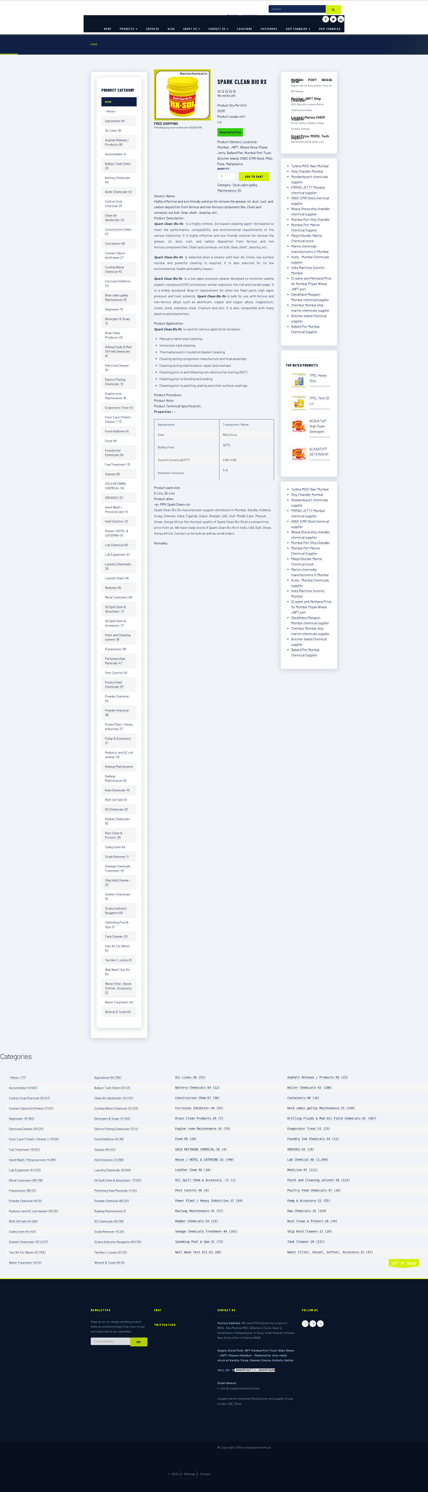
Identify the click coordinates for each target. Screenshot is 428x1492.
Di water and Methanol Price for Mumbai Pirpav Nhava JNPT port (311, 283)
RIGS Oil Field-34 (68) (23, 1221)
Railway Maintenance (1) (110, 1211)
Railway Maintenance (119, 766)
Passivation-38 (115, 649)
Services (152, 29)
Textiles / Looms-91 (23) (110, 1252)
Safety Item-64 (115, 847)
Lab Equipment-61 (117, 554)
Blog (171, 29)
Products (127, 29)
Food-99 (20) (186, 1139)
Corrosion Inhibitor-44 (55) (199, 1108)
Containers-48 (115, 243)
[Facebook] (325, 19)
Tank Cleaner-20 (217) (306, 1241)
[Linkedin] (340, 19)
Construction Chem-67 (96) (197, 1098)
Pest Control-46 (116, 672)
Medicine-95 (113, 587)
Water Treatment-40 (119, 1002)
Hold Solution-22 (116, 521)
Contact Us (217, 29)
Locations (244, 29)
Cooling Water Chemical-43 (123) (116, 1108)
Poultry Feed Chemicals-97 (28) (314, 1190)
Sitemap (189, 1474)
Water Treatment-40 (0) (25, 1262)
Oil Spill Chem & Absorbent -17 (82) (117, 1180)
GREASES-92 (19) (300, 1149)
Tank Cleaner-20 (116, 936)
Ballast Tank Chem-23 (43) (112, 1088)
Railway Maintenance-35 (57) (199, 1211)
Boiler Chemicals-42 (118, 192)
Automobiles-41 (115, 154)
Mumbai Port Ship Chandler (310, 219)
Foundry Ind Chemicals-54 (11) (313, 1139)
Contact (205, 1474)
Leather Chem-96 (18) (193, 1170)
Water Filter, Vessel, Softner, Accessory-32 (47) (330, 1252)
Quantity (223, 168)
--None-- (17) (17, 1077)
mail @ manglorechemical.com (240, 1388)
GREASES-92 (114, 497)
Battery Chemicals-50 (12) (197, 1087)
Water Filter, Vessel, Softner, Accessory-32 (118, 988)
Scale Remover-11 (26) (109, 1231)
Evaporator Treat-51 (119, 407)
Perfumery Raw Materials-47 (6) (115, 1190)
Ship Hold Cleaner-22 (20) (309, 1231)
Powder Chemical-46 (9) (25, 1201)
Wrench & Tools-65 (118, 1012)
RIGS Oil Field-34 (116, 800)
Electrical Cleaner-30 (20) (26, 1129)
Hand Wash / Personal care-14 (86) (32, 1160)
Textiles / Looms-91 (118, 960)
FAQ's (175, 1474)
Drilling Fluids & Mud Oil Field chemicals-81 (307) (332, 1118)
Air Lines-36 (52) (190, 1077)
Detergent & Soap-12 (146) (112, 1118)
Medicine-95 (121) (302, 1170)
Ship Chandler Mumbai (307, 171)
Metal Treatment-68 (118, 597)
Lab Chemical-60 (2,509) (307, 1159)
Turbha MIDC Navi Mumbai (310, 166)
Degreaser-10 (114, 309)
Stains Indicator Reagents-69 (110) (117, 1242)
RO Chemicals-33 (116, 809)
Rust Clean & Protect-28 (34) (312, 1221)
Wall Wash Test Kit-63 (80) (198, 1252)
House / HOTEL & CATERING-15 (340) (204, 1159)
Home (107, 29)
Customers (269, 29)
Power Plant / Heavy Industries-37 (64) (209, 1200)
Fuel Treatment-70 (117, 464)
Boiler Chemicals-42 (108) (309, 1087)
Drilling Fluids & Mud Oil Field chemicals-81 (118, 351)
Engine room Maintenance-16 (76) (202, 1128)
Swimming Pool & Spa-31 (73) (199, 1241)
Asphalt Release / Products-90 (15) (317, 1077)
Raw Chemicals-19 (117, 790)
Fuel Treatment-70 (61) (24, 1149)
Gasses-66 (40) (104, 1149)
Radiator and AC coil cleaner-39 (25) (33, 1211)
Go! (138, 1342)
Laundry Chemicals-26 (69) (112, 1170)
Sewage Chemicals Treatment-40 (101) (206, 1231)
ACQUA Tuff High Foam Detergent (317, 426)
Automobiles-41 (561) (23, 1088)
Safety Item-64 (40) (22, 1231)
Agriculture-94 (115, 121)
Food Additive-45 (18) (108, 1139)
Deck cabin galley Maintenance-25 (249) (321, 1108)
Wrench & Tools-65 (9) (109, 1262)
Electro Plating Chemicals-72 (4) (116, 1129)
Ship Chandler (296, 29)
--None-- (110, 111)
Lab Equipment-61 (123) (25, 1170)
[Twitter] (333, 19)
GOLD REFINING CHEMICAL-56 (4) (201, 1149)
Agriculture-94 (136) (107, 1077)
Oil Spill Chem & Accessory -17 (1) (205, 1180)
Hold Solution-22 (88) (108, 1160)
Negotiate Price (230, 132)
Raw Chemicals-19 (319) (307, 1211)
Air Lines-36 (113, 130)
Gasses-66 (112, 474)
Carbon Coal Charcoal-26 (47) (29, 1098)
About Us (190, 29)
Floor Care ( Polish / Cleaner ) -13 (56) (34, 1139)
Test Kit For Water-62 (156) (27, 1252)
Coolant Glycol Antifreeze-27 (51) (31, 1108)
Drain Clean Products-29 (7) (199, 1118)
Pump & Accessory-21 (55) (308, 1200)
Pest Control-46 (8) (192, 1190)
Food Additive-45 (117, 431)
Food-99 (111, 441)
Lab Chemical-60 (116, 545)
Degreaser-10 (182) (21, 1118)
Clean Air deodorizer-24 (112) (113, 1098)
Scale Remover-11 (117, 856)
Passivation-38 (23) (22, 1190)
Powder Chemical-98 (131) (111, 1201)
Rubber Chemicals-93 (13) (196, 1221)
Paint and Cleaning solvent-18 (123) (318, 1180)
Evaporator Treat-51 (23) (308, 1128)
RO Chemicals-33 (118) (108, 1221)
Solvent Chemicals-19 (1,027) (28, 1242)
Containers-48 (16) (303, 1098)
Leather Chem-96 (117, 578)
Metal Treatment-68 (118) (26, 1180)
